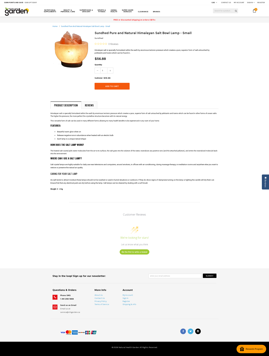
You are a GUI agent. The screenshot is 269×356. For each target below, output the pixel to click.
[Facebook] (183, 331)
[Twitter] (190, 331)
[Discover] (81, 332)
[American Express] (75, 332)
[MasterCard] (68, 332)
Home (55, 26)
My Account (239, 3)
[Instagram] (198, 331)
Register (261, 3)
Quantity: (98, 65)
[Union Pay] (94, 332)
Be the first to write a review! (134, 252)
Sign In (250, 3)
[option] (49, 2)
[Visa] (62, 332)
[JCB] (87, 332)
